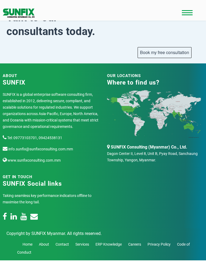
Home (27, 244)
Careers (134, 244)
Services (82, 244)
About (44, 244)
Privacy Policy (159, 244)
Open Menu (187, 13)
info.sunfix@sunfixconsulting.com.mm (40, 149)
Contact (62, 244)
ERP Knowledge (108, 244)
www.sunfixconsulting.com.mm (34, 160)
